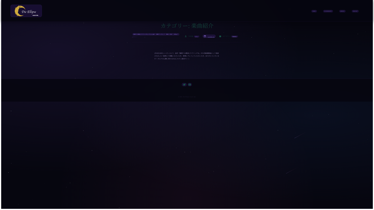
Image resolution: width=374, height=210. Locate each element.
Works (342, 11)
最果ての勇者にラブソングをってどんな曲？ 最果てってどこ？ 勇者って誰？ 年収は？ (156, 34)
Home (314, 11)
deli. (196, 36)
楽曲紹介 (234, 36)
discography (328, 11)
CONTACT (355, 11)
